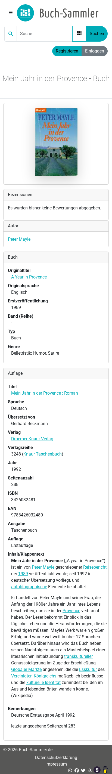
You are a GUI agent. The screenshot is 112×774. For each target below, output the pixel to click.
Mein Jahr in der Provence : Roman (44, 393)
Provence (71, 610)
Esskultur (88, 669)
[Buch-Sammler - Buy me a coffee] (105, 770)
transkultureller (78, 656)
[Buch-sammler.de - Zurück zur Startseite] (57, 12)
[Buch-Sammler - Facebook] (76, 770)
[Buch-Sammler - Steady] (98, 770)
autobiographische (29, 586)
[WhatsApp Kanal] (70, 770)
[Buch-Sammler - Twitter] (83, 770)
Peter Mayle (19, 239)
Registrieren (67, 51)
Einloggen (94, 51)
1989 (23, 573)
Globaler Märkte (26, 669)
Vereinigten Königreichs (33, 676)
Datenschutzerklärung (56, 757)
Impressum (56, 764)
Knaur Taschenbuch (42, 454)
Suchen (97, 33)
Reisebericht (95, 567)
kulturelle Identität (43, 682)
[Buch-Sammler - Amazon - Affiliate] (89, 770)
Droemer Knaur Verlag (32, 438)
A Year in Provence (29, 277)
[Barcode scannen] (79, 34)
